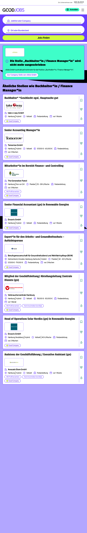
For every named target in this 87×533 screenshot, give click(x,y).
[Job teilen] (81, 109)
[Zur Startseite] (13, 10)
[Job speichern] (81, 100)
